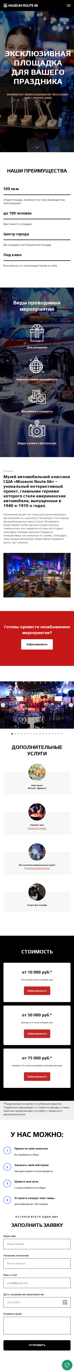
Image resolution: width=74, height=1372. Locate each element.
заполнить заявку (42, 673)
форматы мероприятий (38, 669)
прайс (27, 673)
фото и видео (60, 669)
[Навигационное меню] (69, 5)
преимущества (15, 669)
